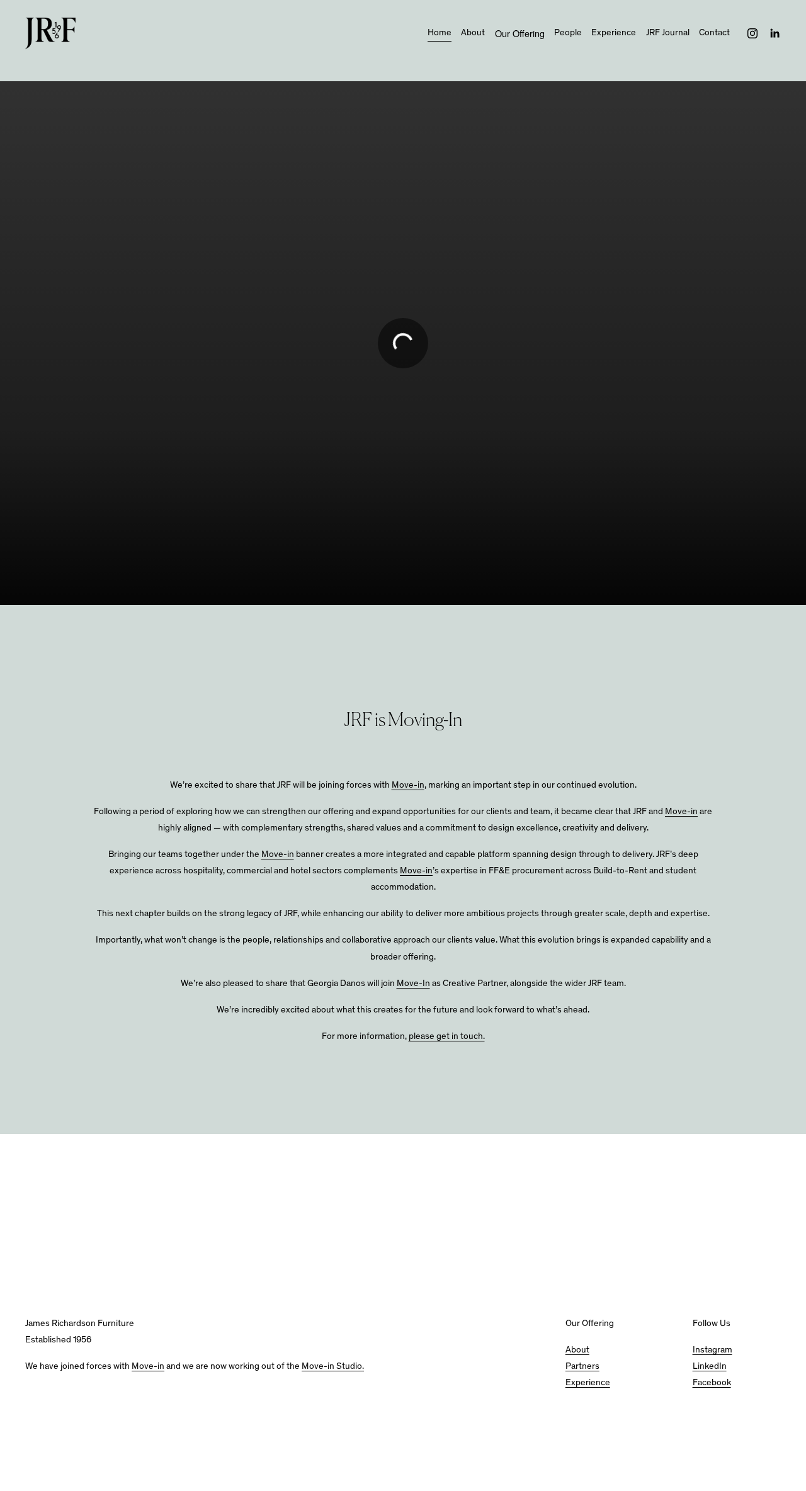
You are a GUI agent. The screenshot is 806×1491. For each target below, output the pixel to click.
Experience (613, 33)
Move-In (413, 984)
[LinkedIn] (774, 33)
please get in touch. (447, 1037)
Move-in (408, 785)
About (473, 33)
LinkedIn (710, 1367)
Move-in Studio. (333, 1367)
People (568, 33)
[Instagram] (752, 33)
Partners (582, 1367)
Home (439, 33)
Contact (714, 33)
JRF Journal (668, 33)
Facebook (712, 1383)
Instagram (712, 1350)
